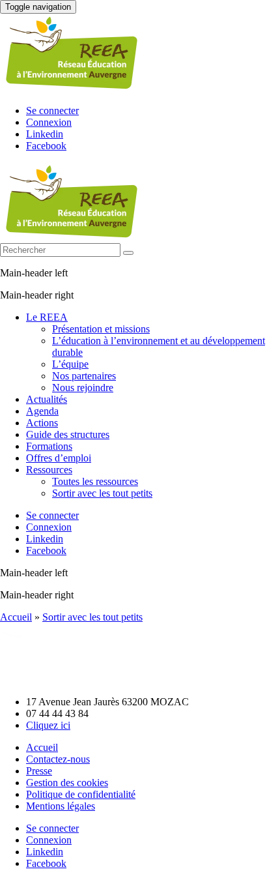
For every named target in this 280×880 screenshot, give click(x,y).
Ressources (49, 469)
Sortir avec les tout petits (102, 493)
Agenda (42, 411)
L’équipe (70, 364)
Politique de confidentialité (80, 794)
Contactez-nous (58, 759)
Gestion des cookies (67, 782)
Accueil (16, 617)
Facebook (46, 145)
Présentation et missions (101, 328)
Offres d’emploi (58, 457)
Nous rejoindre (82, 387)
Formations (49, 446)
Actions (42, 422)
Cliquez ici (48, 725)
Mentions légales (60, 806)
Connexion (49, 122)
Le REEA (47, 317)
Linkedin (44, 133)
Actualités (46, 399)
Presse (39, 770)
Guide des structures (67, 434)
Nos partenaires (84, 375)
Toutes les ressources (95, 481)
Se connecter (52, 110)
